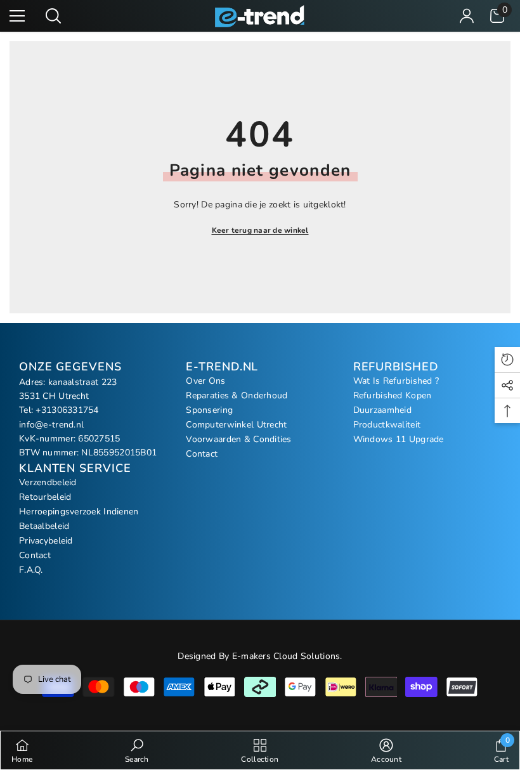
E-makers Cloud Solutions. (287, 656)
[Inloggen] (466, 16)
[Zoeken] (53, 15)
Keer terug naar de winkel (260, 230)
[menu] (17, 15)
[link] (137, 750)
